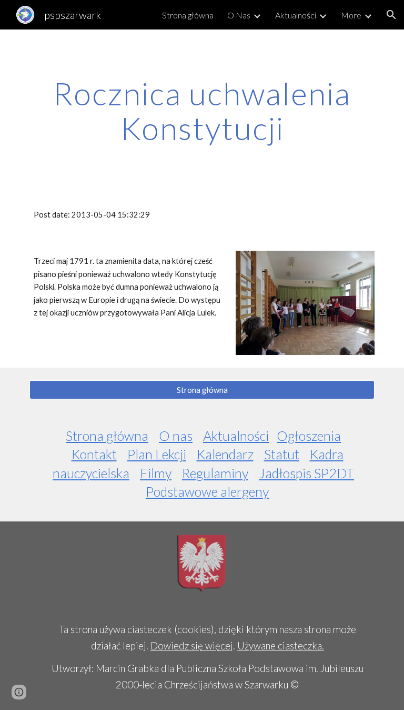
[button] (391, 14)
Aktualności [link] (295, 15)
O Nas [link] (238, 15)
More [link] (351, 15)
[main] (201, 111)
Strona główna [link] (188, 15)
